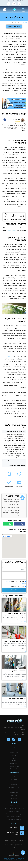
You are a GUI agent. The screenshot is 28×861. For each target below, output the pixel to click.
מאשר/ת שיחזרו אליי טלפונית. (17, 586)
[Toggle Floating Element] (23, 857)
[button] (25, 125)
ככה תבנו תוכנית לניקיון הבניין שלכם (15, 641)
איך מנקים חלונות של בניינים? (17, 613)
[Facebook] (19, 4)
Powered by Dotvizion (14, 855)
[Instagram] (9, 4)
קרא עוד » (23, 622)
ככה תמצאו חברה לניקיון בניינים (16, 671)
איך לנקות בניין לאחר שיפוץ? (17, 699)
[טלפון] (14, 3)
